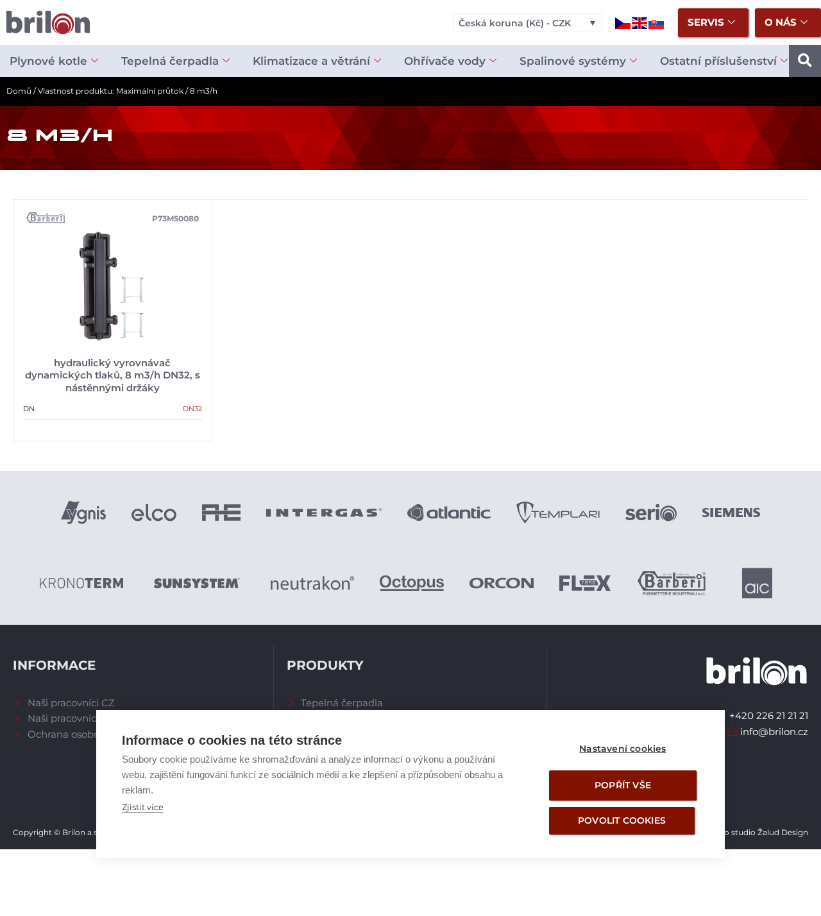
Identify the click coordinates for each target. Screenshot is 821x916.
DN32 (192, 408)
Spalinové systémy (573, 61)
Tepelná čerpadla (170, 61)
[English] (640, 22)
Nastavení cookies (622, 748)
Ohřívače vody (445, 61)
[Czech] (623, 22)
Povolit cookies (622, 820)
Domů (18, 91)
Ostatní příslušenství (718, 61)
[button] (805, 61)
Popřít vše (623, 785)
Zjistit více (143, 807)
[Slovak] (656, 22)
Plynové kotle (48, 61)
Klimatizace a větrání (311, 61)
